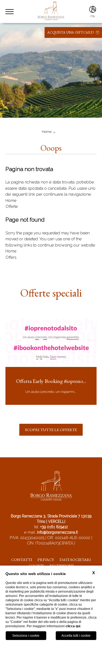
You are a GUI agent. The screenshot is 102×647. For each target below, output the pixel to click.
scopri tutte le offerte (51, 429)
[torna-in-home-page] (51, 487)
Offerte (11, 206)
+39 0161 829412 (54, 527)
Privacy (46, 559)
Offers (10, 257)
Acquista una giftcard (70, 32)
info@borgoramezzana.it (57, 532)
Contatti (21, 559)
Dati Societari (75, 559)
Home (47, 132)
